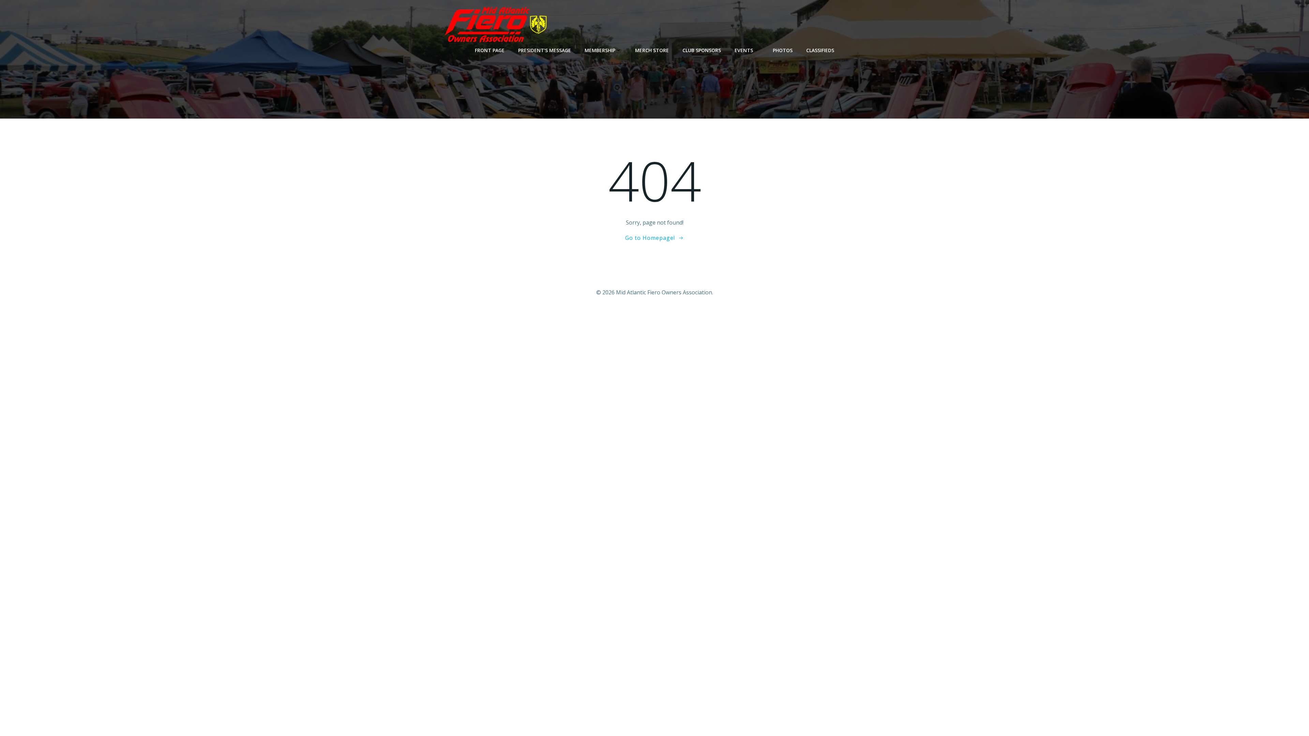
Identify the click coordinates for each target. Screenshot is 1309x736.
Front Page (490, 50)
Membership (600, 50)
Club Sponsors (701, 50)
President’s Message (544, 50)
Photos (783, 50)
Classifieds (820, 50)
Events (744, 50)
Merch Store (652, 50)
